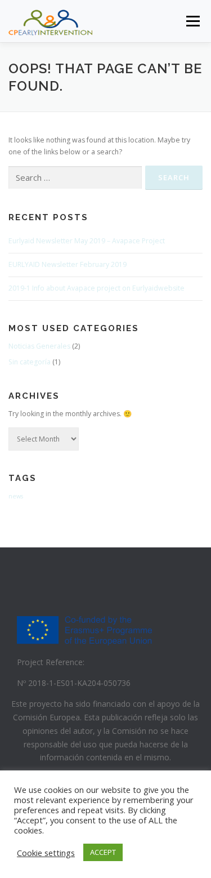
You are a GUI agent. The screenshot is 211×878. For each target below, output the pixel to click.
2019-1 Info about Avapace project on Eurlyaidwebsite (96, 288)
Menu (192, 21)
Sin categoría (29, 362)
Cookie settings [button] (46, 853)
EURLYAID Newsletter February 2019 (67, 264)
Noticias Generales (39, 346)
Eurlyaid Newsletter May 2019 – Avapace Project (86, 241)
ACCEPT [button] (103, 852)
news (15, 496)
